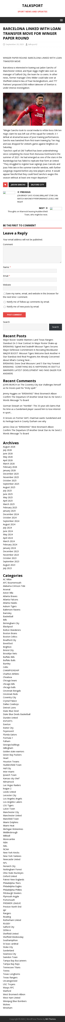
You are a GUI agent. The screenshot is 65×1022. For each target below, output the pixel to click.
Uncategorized (10, 980)
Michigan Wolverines (13, 829)
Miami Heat (8, 825)
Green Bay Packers (12, 754)
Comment (8, 244)
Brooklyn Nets (10, 653)
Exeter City (8, 727)
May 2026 (8, 456)
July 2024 (7, 527)
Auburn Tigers (10, 606)
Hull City (7, 768)
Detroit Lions (9, 707)
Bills (5, 619)
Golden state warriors (13, 751)
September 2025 (11, 483)
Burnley (6, 663)
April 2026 (8, 460)
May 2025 (8, 497)
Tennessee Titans (11, 967)
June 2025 (8, 494)
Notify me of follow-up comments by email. (28, 301)
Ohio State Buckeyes (13, 872)
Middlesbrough (10, 832)
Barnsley (7, 613)
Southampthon (10, 940)
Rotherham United (12, 920)
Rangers (7, 913)
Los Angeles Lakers (12, 801)
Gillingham (8, 748)
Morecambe (9, 839)
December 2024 (11, 514)
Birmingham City (11, 623)
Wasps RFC (8, 987)
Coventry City (9, 697)
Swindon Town (10, 957)
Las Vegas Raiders (12, 785)
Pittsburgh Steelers (12, 893)
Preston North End (12, 906)
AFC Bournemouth (12, 582)
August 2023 (9, 564)
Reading (7, 916)
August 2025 (9, 487)
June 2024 (8, 531)
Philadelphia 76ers (12, 883)
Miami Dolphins (10, 822)
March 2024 (9, 541)
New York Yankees (12, 856)
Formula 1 (8, 737)
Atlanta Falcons (10, 599)
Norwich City (9, 866)
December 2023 (11, 551)
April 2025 (8, 500)
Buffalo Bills (9, 657)
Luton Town (9, 808)
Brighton (7, 646)
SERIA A (7, 930)
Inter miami (8, 771)
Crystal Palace (10, 700)
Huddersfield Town (12, 764)
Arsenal (6, 589)
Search (6, 322)
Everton (7, 724)
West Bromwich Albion (14, 994)
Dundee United (10, 717)
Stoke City (8, 947)
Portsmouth (9, 899)
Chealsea (7, 677)
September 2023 (11, 561)
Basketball (8, 616)
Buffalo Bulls (9, 660)
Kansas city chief (11, 778)
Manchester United (12, 815)
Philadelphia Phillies (12, 889)
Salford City (37, 184)
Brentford (8, 643)
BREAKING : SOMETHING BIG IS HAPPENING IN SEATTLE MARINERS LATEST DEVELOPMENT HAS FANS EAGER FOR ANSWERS (32, 370)
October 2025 (9, 480)
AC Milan (7, 579)
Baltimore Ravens (11, 609)
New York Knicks (11, 852)
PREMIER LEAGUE (12, 903)
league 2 (7, 788)
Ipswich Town (9, 775)
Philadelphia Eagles (12, 886)
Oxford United (10, 876)
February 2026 (10, 466)
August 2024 (9, 524)
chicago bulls (9, 687)
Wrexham (7, 1007)
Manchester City (11, 812)
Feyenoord (8, 731)
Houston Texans (11, 761)
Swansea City (9, 953)
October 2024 (9, 517)
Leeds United (9, 791)
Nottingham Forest (12, 869)
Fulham (6, 741)
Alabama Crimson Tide (14, 586)
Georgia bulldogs (11, 744)
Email (6, 275)
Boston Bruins (10, 633)
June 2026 (8, 453)
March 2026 (9, 463)
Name (6, 267)
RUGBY (6, 923)
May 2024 (8, 534)
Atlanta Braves (10, 596)
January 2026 (9, 470)
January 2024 (9, 548)
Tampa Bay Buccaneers (14, 960)
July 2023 (7, 568)
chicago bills (9, 683)
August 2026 (9, 446)
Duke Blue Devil (11, 710)
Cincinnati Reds (10, 694)
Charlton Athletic (11, 673)
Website (7, 284)
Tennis (6, 970)
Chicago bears (10, 680)
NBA (5, 842)
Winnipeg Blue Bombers (15, 1001)
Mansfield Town (11, 818)
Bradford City (9, 640)
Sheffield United (10, 933)
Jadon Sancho (18, 184)
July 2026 (7, 450)
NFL (5, 862)
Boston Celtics (10, 636)
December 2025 (11, 473)
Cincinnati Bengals (12, 690)
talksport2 (32, 44)
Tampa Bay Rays (11, 963)
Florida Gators (10, 734)
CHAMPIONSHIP (11, 670)
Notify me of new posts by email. (23, 306)
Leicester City (9, 795)
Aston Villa (8, 592)
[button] (60, 20)
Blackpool (8, 626)
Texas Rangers (10, 977)
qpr (4, 910)
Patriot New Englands (13, 879)
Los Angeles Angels (12, 798)
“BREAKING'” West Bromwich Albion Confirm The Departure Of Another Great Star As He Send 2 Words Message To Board (32, 397)
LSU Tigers (8, 805)
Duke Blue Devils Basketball (16, 714)
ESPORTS (7, 721)
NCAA (6, 849)
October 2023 (9, 558)
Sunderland (8, 950)
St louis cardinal (10, 943)
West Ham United (11, 997)
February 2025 (10, 507)
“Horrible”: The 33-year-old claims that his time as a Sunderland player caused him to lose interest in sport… (32, 409)
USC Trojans (9, 984)
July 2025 (7, 490)
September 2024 (11, 521)
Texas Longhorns (11, 974)
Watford (7, 990)
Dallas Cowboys (11, 704)
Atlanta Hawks (10, 602)
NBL (5, 845)
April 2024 (8, 537)
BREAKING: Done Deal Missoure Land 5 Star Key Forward (31, 363)
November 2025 (11, 477)
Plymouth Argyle (11, 896)
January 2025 (9, 510)
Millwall (6, 835)
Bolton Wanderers (12, 630)
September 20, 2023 (15, 44)
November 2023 (11, 554)
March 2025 (9, 504)
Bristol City (8, 650)
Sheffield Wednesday (13, 937)
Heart (5, 758)
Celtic (5, 667)
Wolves (6, 1004)
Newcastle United (11, 859)
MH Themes (51, 1019)
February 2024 (10, 544)
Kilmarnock (8, 781)
